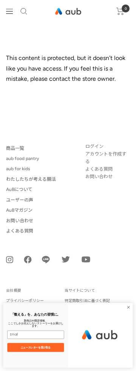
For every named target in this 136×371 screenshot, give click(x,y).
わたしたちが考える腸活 (31, 179)
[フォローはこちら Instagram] (9, 259)
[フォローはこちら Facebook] (28, 259)
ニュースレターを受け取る (36, 347)
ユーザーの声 (19, 200)
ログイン (94, 146)
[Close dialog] (128, 307)
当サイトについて (80, 290)
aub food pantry (22, 158)
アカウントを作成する (105, 157)
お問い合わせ (19, 220)
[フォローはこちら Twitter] (65, 259)
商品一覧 (15, 148)
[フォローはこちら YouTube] (86, 259)
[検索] (23, 11)
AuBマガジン (19, 210)
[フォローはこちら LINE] (46, 259)
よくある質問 (19, 231)
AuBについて (19, 189)
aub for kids (18, 168)
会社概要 (13, 290)
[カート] (120, 11)
